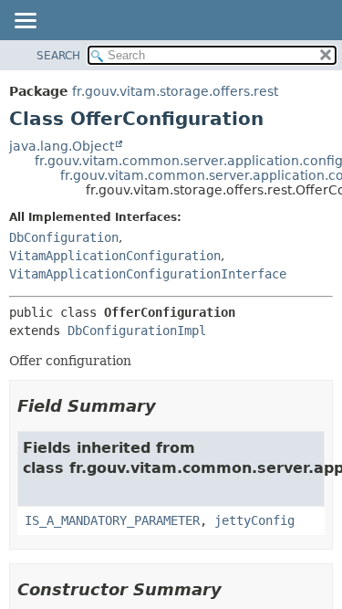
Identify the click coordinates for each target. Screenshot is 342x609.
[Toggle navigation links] (24, 22)
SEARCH (58, 55)
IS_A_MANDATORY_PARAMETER (112, 520)
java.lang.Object (61, 146)
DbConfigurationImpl (136, 330)
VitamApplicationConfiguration (115, 255)
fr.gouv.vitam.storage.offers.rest (175, 91)
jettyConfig (254, 520)
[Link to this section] (168, 405)
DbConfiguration (64, 237)
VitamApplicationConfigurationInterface (147, 274)
